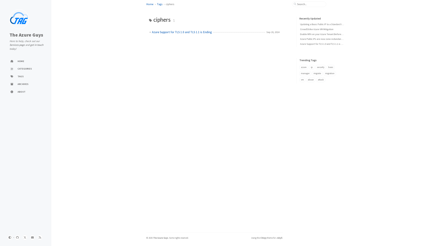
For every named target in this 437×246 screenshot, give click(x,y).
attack (321, 79)
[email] (32, 237)
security (320, 67)
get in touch (36, 44)
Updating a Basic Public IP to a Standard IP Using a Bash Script (331, 24)
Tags (160, 4)
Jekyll (279, 237)
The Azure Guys (26, 35)
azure (304, 67)
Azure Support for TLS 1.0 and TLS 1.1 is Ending (182, 32)
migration (329, 73)
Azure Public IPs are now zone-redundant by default (326, 38)
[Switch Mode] (10, 237)
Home (149, 4)
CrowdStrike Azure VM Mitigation (316, 29)
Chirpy (263, 237)
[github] (17, 237)
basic (330, 67)
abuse (311, 79)
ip (312, 67)
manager (305, 73)
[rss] (40, 237)
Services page (17, 44)
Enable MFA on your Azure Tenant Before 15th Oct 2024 (328, 34)
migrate (317, 73)
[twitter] (25, 237)
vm (302, 79)
